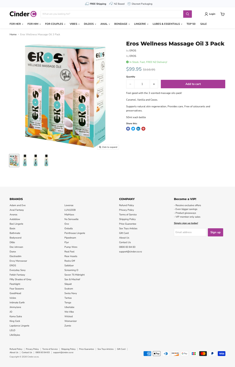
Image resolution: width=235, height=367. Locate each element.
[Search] (187, 14)
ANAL (104, 24)
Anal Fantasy (17, 210)
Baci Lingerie (16, 223)
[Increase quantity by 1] (154, 84)
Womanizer (70, 321)
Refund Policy (126, 205)
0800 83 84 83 (127, 247)
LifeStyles (15, 335)
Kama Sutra (16, 316)
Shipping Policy (127, 219)
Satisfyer (69, 265)
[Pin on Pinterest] (143, 129)
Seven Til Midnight (74, 274)
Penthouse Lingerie (74, 233)
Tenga (67, 302)
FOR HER (15, 24)
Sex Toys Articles (128, 228)
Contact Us (125, 242)
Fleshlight (15, 284)
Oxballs (68, 228)
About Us (124, 237)
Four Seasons (17, 288)
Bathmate (15, 233)
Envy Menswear (18, 260)
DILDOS (89, 24)
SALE (203, 24)
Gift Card (124, 233)
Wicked (68, 316)
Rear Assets (70, 256)
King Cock (15, 321)
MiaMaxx (69, 214)
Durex (13, 251)
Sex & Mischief (72, 279)
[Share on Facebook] (128, 129)
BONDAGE (121, 24)
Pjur (66, 242)
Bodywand (15, 237)
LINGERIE (140, 24)
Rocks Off (69, 260)
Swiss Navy (70, 293)
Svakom (68, 288)
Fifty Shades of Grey (20, 279)
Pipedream (70, 237)
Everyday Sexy (18, 270)
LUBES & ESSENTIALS (166, 24)
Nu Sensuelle (71, 219)
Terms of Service (128, 214)
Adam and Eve (18, 205)
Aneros (13, 214)
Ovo (66, 223)
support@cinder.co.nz (130, 251)
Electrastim (15, 256)
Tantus (68, 297)
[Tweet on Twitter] (133, 129)
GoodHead (15, 293)
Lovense (68, 205)
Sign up (215, 232)
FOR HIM (33, 24)
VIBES (74, 24)
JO (11, 311)
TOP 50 (191, 24)
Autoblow (15, 219)
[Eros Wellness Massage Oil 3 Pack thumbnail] (14, 160)
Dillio (12, 242)
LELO (12, 330)
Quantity (130, 77)
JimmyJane (15, 307)
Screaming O (71, 270)
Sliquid (68, 284)
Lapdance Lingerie (19, 325)
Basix (12, 228)
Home (13, 34)
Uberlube (69, 307)
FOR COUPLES (54, 24)
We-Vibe (69, 311)
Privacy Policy (126, 210)
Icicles (13, 297)
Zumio (67, 325)
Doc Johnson (16, 247)
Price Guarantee (127, 223)
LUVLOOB (70, 210)
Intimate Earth (17, 302)
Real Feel (69, 251)
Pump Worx (70, 247)
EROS (132, 50)
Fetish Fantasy (17, 274)
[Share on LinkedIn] (138, 129)
